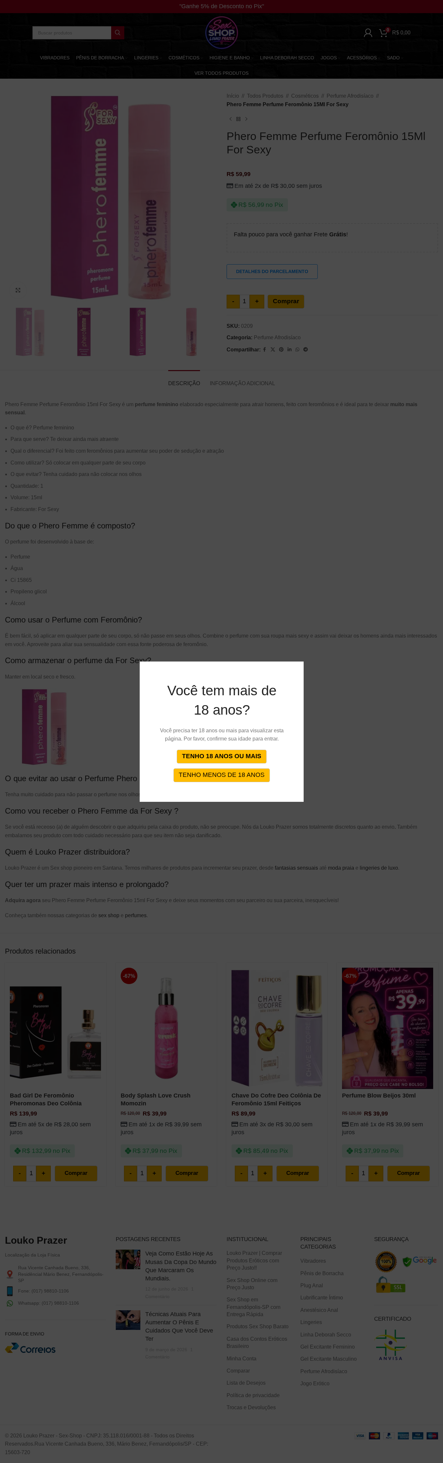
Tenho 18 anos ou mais (221, 756)
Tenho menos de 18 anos (222, 774)
